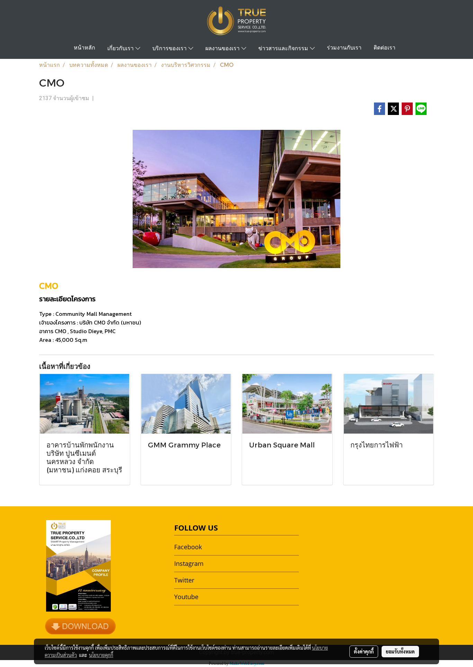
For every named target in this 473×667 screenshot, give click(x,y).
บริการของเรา (170, 49)
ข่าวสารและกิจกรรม (284, 49)
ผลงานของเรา (223, 49)
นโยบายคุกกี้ (101, 655)
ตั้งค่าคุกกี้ (364, 651)
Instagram (189, 563)
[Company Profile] (80, 625)
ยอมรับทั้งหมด (400, 651)
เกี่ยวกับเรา (121, 49)
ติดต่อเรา (384, 48)
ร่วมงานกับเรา (344, 48)
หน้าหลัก (84, 48)
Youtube (186, 597)
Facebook (188, 547)
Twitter (184, 580)
